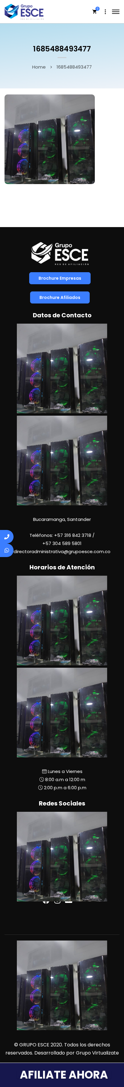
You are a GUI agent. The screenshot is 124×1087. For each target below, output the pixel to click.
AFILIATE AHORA (64, 1075)
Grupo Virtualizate (97, 1052)
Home (39, 67)
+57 (62, 543)
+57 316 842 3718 (72, 535)
